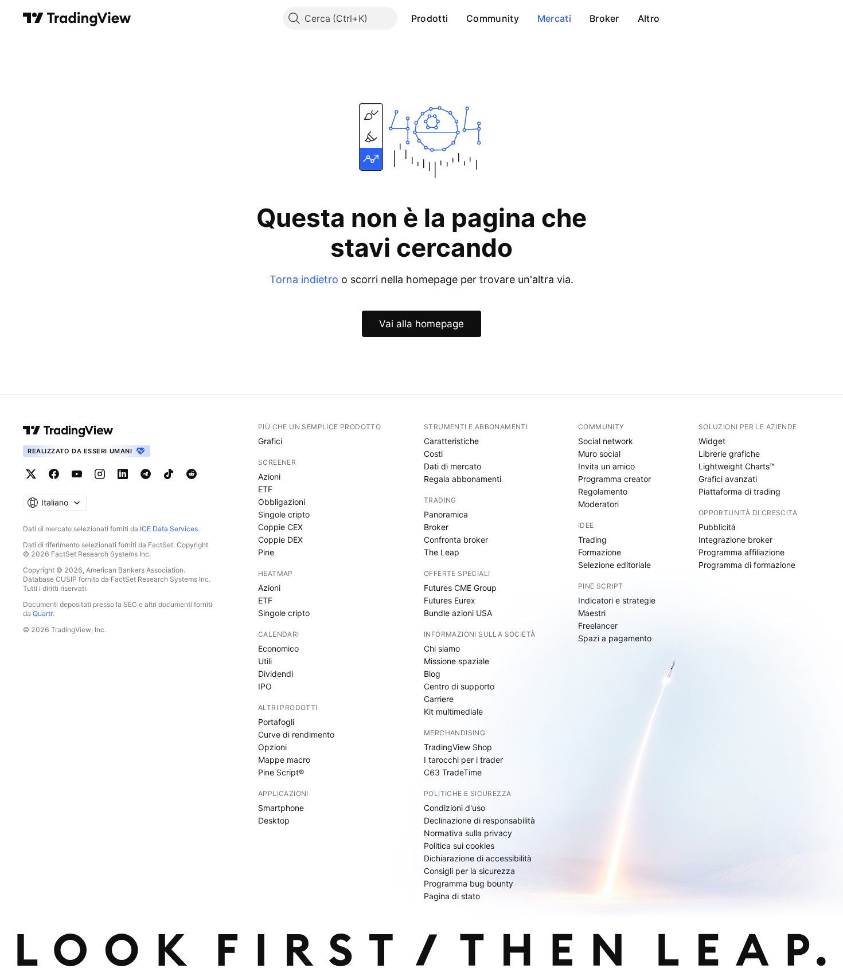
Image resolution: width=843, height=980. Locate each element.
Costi (433, 453)
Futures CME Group (460, 588)
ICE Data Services (169, 528)
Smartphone (281, 808)
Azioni (269, 476)
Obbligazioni (281, 502)
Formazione (599, 552)
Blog (432, 674)
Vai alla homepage (421, 324)
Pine (266, 552)
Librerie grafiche (729, 453)
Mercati (554, 18)
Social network (605, 441)
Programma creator (614, 479)
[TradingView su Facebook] (54, 474)
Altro (649, 18)
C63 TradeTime (453, 772)
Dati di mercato (452, 466)
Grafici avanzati (727, 479)
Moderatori (598, 504)
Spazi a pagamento (614, 638)
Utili (265, 661)
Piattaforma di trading (739, 491)
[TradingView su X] (31, 474)
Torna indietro (304, 279)
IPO (265, 686)
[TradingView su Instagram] (100, 474)
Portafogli (276, 722)
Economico (278, 648)
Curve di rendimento (296, 734)
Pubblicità (717, 527)
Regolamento (602, 491)
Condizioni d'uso (454, 808)
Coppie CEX (280, 527)
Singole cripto (284, 514)
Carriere (439, 699)
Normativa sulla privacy (468, 833)
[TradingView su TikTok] (169, 474)
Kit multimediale (453, 711)
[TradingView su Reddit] (192, 474)
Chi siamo (442, 648)
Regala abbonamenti (462, 479)
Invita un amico (606, 466)
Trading (592, 539)
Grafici (270, 441)
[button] (456, 18)
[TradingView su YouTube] (77, 474)
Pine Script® (281, 772)
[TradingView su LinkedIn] (123, 474)
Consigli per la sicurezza (469, 871)
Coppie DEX (280, 539)
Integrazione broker (735, 539)
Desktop (274, 820)
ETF (265, 489)
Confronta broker (456, 539)
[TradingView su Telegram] (146, 474)
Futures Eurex (449, 600)
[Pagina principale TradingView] (77, 18)
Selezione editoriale (614, 565)
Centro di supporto (459, 686)
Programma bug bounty (468, 883)
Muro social (599, 453)
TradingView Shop (458, 747)
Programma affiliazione (741, 552)
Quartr (43, 613)
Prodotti (429, 18)
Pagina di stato (452, 896)
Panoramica (446, 514)
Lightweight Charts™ (736, 466)
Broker (604, 18)
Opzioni (272, 747)
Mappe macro (284, 760)
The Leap (441, 552)
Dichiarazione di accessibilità (478, 858)
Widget (711, 441)
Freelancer (598, 625)
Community (492, 18)
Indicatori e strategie (616, 600)
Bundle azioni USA (458, 613)
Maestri (592, 613)
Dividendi (275, 674)
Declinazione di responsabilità (479, 820)
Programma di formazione (746, 565)
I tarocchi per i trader (463, 760)
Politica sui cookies (459, 845)
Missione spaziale (456, 661)
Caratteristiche (451, 441)
